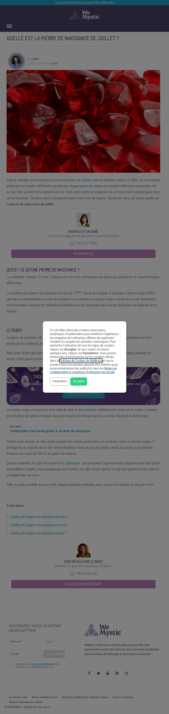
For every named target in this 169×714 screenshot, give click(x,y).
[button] (60, 381)
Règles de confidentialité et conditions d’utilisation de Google (83, 370)
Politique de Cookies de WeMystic (81, 361)
